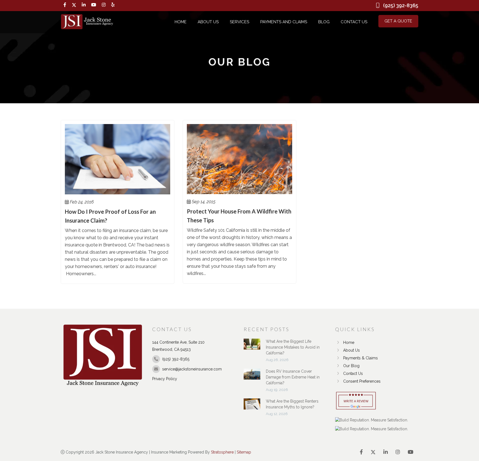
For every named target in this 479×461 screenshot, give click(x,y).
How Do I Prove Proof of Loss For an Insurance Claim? (110, 216)
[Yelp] (112, 5)
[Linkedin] (84, 5)
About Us (208, 21)
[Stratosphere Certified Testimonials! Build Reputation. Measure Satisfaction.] (371, 420)
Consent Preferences (362, 381)
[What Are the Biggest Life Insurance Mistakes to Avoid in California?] (252, 347)
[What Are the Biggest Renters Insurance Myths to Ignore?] (252, 406)
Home (181, 21)
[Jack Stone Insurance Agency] (87, 22)
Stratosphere (222, 452)
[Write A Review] (356, 401)
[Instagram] (104, 5)
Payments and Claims (283, 21)
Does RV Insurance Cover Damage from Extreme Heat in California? (293, 377)
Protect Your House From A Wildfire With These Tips (239, 215)
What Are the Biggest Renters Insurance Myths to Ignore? (292, 404)
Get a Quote (398, 21)
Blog (324, 21)
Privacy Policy (164, 379)
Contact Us (354, 21)
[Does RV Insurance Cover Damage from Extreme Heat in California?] (252, 377)
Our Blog (351, 366)
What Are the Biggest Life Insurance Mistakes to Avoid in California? (293, 347)
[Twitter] (74, 5)
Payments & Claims (360, 358)
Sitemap (244, 452)
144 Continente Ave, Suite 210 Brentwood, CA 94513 (178, 346)
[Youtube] (93, 5)
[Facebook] (64, 5)
